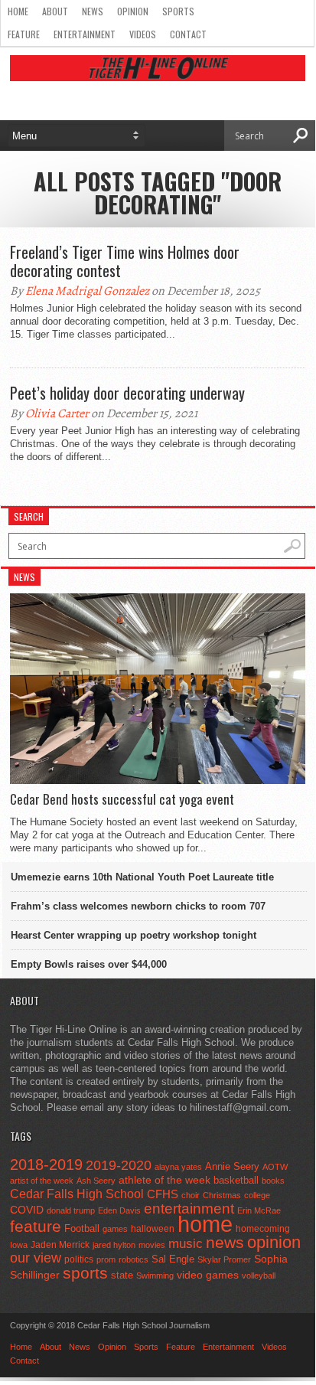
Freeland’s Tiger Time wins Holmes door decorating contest (124, 261)
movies (151, 1244)
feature (35, 1226)
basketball (236, 1180)
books (273, 1180)
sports (85, 1273)
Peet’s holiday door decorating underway (127, 393)
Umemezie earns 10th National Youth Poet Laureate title (142, 877)
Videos (142, 34)
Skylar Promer (224, 1259)
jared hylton (114, 1244)
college (257, 1195)
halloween (152, 1228)
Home (18, 11)
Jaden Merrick (60, 1245)
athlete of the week (164, 1180)
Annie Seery (232, 1166)
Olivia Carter (57, 413)
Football (81, 1228)
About (55, 11)
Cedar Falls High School (77, 1193)
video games (208, 1275)
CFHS (162, 1193)
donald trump (71, 1210)
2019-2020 (118, 1165)
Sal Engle (172, 1259)
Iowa (19, 1244)
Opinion (132, 11)
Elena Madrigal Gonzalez (87, 291)
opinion (274, 1242)
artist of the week (41, 1180)
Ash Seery (96, 1180)
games (115, 1228)
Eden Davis (119, 1210)
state (122, 1275)
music (185, 1243)
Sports (178, 11)
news (225, 1242)
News (92, 11)
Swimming (155, 1275)
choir (190, 1195)
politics (78, 1259)
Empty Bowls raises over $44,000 (89, 964)
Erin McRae (259, 1210)
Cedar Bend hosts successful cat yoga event (122, 799)
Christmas (222, 1195)
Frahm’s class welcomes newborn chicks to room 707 (138, 906)
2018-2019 (46, 1164)
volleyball (258, 1275)
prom (106, 1259)
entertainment (189, 1208)
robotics (133, 1259)
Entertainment (85, 34)
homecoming (263, 1228)
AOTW (275, 1166)
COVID (27, 1210)
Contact (188, 34)
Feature (24, 34)
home (205, 1223)
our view (35, 1258)
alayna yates (178, 1166)
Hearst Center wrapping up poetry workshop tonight (133, 935)
